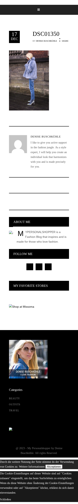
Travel (14, 410)
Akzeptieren (54, 466)
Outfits (14, 404)
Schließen (5, 499)
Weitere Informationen (32, 466)
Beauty (14, 398)
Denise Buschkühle (46, 41)
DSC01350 (46, 34)
